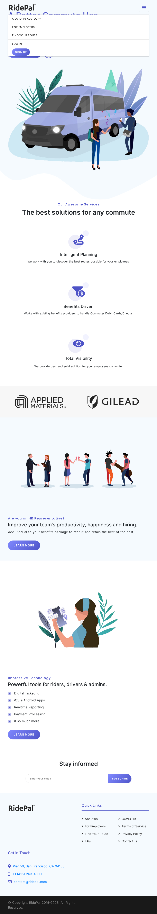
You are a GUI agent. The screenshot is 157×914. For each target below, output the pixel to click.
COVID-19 (129, 819)
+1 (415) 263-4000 (27, 874)
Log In (17, 44)
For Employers (95, 826)
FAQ (88, 841)
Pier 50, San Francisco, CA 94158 (39, 866)
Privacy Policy (132, 834)
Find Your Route (96, 834)
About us (91, 819)
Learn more (24, 545)
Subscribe (120, 778)
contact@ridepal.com (30, 882)
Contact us (129, 841)
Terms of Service (134, 826)
